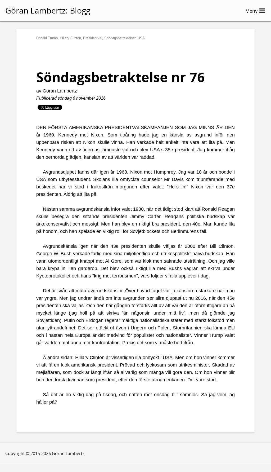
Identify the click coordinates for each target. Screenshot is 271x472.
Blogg (80, 10)
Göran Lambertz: (36, 10)
